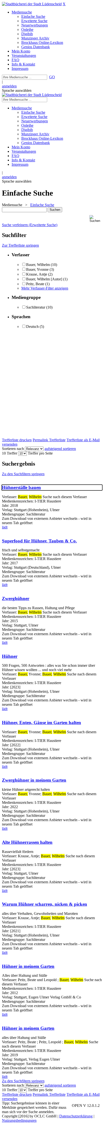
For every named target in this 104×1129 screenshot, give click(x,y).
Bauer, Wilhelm (38, 265)
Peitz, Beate (35, 284)
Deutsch (32, 326)
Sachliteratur (35, 307)
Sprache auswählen (16, 90)
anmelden (9, 86)
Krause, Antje (36, 274)
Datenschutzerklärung (76, 1116)
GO (52, 77)
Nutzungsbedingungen (19, 1120)
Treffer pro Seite (40, 453)
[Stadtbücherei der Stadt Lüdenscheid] (32, 4)
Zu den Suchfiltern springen (23, 474)
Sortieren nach (13, 449)
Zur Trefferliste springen (20, 245)
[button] (95, 219)
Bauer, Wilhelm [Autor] (44, 279)
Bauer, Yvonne (37, 269)
